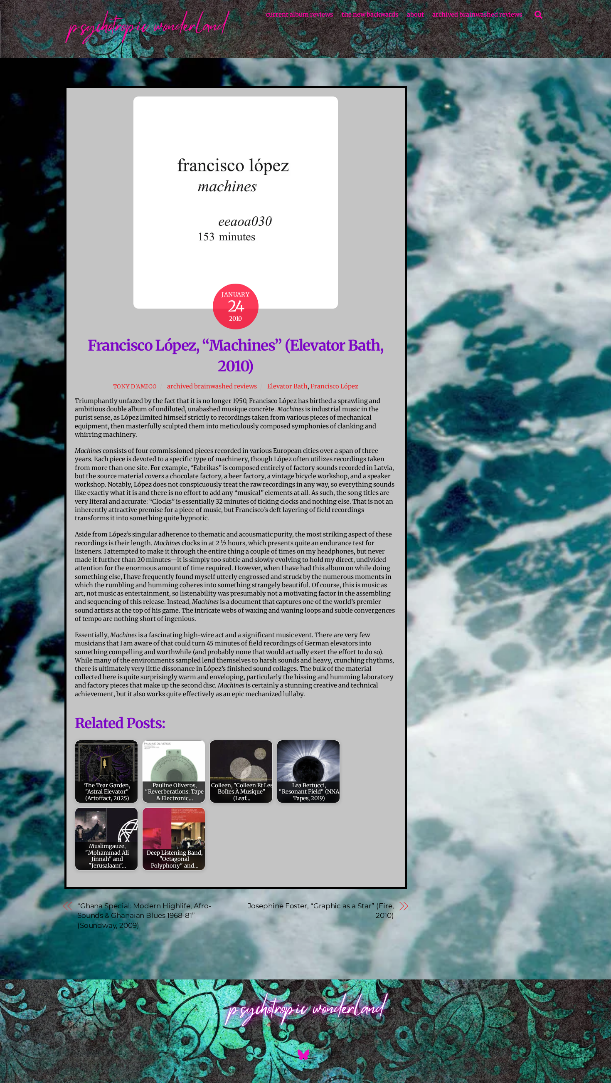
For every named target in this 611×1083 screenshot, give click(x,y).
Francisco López (334, 386)
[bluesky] (304, 1054)
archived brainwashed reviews (477, 14)
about (415, 14)
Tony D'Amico (135, 386)
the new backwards (370, 14)
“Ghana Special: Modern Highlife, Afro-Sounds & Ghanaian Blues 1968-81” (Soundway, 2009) (144, 916)
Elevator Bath (287, 386)
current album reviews (299, 14)
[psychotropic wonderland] (147, 43)
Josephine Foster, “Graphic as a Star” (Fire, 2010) (321, 911)
